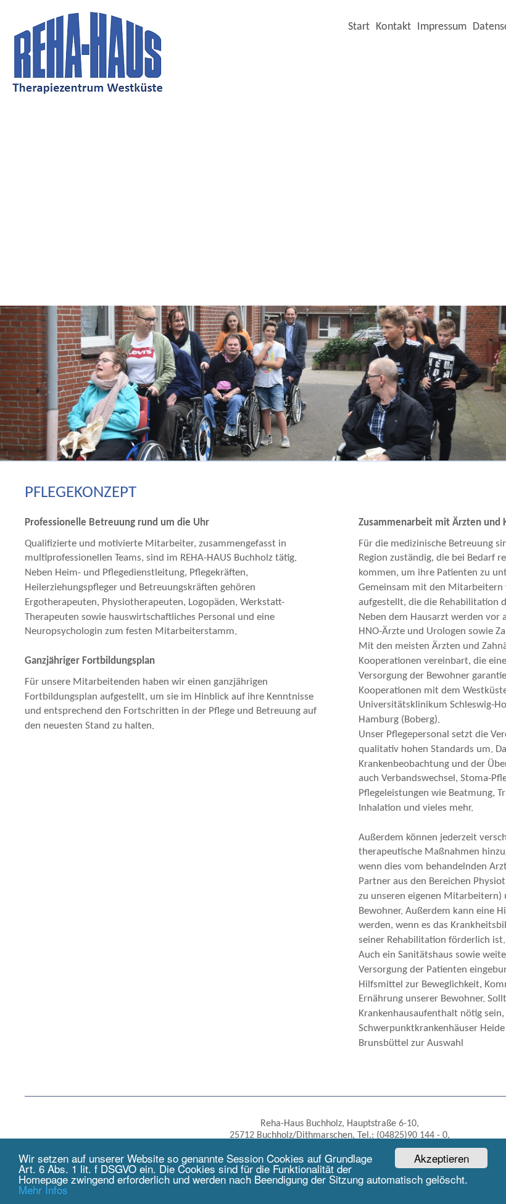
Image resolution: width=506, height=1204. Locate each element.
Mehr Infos (43, 1189)
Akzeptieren (441, 1158)
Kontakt (393, 27)
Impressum (442, 27)
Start (359, 27)
